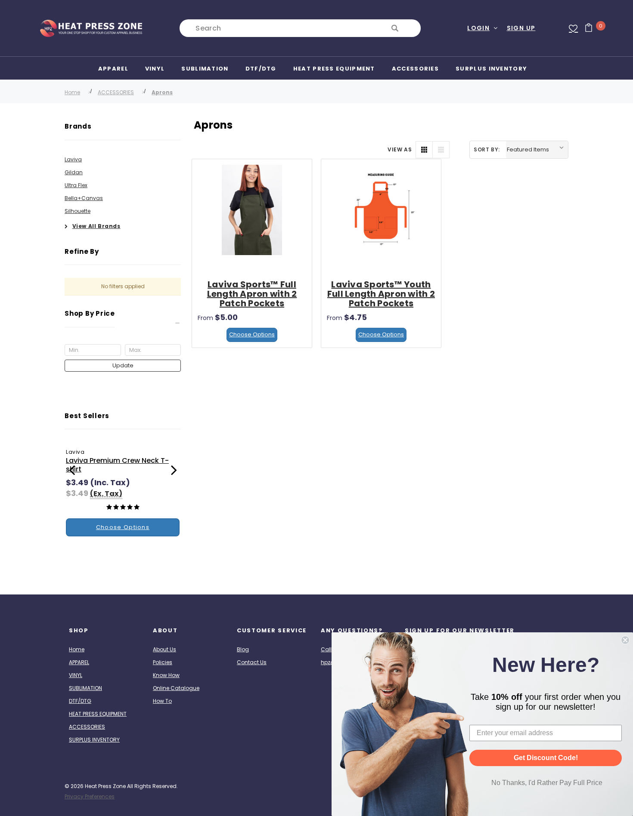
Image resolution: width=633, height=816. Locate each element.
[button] (123, 323)
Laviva (73, 159)
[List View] (441, 149)
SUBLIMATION (85, 688)
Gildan (74, 172)
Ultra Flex (76, 185)
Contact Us (252, 662)
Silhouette (77, 211)
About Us (164, 649)
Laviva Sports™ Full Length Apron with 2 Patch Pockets (252, 293)
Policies (162, 662)
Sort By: (487, 149)
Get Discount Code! (546, 757)
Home (72, 92)
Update (122, 365)
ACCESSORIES (116, 92)
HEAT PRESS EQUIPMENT (98, 713)
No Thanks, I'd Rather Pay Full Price (546, 782)
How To (162, 701)
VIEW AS (400, 149)
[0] (585, 28)
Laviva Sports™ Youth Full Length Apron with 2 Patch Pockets (381, 293)
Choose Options (252, 334)
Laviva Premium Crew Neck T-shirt (117, 465)
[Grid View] (424, 149)
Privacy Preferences (90, 796)
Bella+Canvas (84, 198)
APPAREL (79, 662)
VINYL (75, 675)
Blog (243, 649)
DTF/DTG (80, 701)
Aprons (162, 92)
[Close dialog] (625, 640)
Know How (166, 675)
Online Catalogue (176, 688)
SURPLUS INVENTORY (94, 739)
